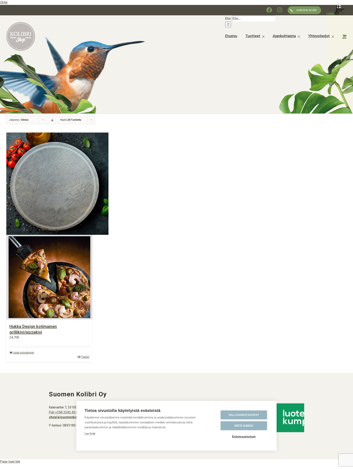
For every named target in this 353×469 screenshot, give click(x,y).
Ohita (3, 2)
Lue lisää (90, 433)
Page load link (10, 461)
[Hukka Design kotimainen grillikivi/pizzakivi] (49, 226)
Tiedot (85, 357)
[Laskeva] (52, 120)
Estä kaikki (244, 425)
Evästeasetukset (244, 436)
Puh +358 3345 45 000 (65, 412)
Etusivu (340, 59)
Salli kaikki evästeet (244, 415)
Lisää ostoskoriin (23, 352)
